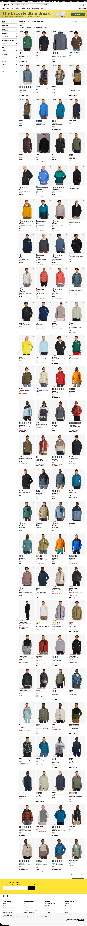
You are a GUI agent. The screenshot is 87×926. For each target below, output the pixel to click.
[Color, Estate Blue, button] (45, 187)
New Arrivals (68, 907)
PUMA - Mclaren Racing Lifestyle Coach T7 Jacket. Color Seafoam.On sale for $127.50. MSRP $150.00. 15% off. (27, 718)
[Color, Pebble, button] (74, 556)
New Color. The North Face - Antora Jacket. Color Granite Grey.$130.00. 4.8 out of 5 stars (27, 80)
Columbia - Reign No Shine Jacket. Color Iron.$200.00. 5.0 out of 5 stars (60, 215)
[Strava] (11, 896)
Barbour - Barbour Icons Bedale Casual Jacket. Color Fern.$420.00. (44, 718)
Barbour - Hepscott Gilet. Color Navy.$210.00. (27, 786)
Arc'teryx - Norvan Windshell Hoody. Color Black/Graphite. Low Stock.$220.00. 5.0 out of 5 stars (44, 684)
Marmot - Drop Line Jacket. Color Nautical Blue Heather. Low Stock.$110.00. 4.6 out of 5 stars (77, 484)
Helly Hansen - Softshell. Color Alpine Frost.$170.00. (44, 484)
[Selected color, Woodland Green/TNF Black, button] (70, 725)
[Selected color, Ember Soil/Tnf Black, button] (20, 827)
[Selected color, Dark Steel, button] (37, 255)
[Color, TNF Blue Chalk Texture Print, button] (22, 289)
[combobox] (27, 4)
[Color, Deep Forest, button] (55, 457)
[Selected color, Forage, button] (53, 691)
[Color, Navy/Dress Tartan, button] (76, 793)
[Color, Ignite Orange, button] (59, 491)
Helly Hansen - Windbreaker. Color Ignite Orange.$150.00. (60, 548)
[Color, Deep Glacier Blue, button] (24, 861)
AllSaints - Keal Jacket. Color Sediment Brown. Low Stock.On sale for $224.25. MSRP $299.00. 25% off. (60, 317)
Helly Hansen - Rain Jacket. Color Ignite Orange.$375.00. (77, 382)
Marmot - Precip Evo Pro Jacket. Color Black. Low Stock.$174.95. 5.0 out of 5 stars (77, 450)
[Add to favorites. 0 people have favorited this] (34, 31)
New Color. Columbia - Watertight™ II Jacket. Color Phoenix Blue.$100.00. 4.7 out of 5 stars (60, 114)
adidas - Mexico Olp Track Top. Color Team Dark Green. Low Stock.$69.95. (77, 349)
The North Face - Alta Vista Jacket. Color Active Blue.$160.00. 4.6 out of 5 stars (44, 181)
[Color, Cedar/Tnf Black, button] (24, 87)
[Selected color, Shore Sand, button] (20, 861)
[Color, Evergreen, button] (55, 861)
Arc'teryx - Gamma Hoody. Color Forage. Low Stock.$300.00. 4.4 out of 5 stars (60, 684)
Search (46, 4)
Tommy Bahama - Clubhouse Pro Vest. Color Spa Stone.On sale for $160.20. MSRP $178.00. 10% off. (44, 820)
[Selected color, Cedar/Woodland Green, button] (37, 556)
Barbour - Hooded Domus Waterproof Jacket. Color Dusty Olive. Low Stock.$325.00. (77, 786)
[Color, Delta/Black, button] (31, 221)
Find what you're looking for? (78, 877)
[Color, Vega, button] (39, 623)
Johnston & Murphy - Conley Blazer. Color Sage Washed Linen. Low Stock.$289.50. (77, 855)
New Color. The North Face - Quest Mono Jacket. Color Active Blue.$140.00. (44, 114)
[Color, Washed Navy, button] (57, 491)
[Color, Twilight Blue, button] (57, 827)
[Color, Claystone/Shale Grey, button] (64, 389)
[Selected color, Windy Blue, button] (20, 423)
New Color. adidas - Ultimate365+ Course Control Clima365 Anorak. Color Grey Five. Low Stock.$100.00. (60, 46)
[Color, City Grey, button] (41, 221)
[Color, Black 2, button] (72, 324)
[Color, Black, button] (20, 53)
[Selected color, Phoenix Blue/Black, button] (37, 221)
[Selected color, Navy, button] (37, 589)
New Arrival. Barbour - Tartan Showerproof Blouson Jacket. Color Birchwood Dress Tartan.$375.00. (60, 80)
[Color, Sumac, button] (57, 389)
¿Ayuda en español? (28, 907)
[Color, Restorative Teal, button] (39, 187)
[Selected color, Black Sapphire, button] (70, 759)
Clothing (28, 27)
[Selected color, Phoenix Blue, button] (53, 121)
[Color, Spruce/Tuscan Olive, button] (39, 861)
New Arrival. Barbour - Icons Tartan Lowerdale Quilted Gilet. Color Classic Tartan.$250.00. (44, 80)
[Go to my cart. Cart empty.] (84, 4)
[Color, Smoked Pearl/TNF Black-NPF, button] (31, 87)
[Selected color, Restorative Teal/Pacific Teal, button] (53, 187)
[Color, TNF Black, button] (41, 556)
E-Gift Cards (47, 912)
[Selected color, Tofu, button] (37, 623)
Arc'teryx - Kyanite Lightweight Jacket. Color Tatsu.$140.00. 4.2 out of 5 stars (27, 450)
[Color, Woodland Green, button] (59, 187)
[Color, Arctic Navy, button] (62, 389)
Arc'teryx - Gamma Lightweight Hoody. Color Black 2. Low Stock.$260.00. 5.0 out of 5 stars (60, 349)
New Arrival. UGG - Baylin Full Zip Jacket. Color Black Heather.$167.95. (60, 147)
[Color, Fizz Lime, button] (55, 623)
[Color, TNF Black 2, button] (76, 423)
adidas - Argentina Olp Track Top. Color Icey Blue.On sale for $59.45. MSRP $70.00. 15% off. (44, 349)
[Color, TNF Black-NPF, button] (29, 87)
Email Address (7, 888)
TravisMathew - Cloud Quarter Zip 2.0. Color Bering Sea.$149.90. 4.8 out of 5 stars (60, 249)
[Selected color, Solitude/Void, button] (53, 759)
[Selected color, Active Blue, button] (37, 121)
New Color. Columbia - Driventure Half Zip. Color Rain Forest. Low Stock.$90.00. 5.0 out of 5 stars (27, 46)
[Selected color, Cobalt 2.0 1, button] (70, 556)
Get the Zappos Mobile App (9, 907)
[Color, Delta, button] (29, 221)
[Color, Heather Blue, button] (59, 255)
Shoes (66, 912)
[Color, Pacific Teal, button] (41, 121)
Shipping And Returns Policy (30, 910)
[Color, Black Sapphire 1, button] (55, 289)
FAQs (25, 903)
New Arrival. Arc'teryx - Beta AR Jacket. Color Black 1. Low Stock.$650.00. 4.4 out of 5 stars (44, 147)
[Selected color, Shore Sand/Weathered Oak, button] (37, 861)
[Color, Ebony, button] (24, 423)
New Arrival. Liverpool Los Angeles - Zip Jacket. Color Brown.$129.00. (77, 46)
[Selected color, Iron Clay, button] (70, 423)
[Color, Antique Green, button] (29, 861)
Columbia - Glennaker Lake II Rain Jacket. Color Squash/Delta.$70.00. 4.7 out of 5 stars (27, 215)
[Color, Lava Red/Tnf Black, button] (74, 725)
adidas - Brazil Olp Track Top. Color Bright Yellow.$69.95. (27, 349)
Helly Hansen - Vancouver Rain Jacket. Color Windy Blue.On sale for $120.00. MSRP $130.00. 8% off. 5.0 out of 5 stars (27, 416)
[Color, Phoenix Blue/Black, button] (24, 221)
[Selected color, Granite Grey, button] (20, 87)
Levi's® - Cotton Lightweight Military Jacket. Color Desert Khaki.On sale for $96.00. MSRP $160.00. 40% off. (44, 382)
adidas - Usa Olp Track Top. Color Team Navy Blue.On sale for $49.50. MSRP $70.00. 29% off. (44, 317)
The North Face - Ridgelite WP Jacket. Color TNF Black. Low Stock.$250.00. (27, 684)
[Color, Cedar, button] (41, 187)
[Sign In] (80, 4)
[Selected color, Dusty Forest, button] (70, 155)
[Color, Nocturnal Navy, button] (72, 155)
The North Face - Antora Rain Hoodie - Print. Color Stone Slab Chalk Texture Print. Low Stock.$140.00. (27, 283)
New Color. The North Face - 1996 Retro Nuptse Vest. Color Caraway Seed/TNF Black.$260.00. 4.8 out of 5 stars (77, 80)
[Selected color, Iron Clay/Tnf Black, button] (37, 657)
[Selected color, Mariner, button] (20, 255)
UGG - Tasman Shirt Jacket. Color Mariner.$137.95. (27, 249)
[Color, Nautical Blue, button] (39, 255)
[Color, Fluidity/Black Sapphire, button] (62, 289)
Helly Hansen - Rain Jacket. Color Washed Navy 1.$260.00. (60, 484)
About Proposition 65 (29, 912)
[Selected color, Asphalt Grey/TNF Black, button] (70, 589)
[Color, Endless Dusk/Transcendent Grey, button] (55, 187)
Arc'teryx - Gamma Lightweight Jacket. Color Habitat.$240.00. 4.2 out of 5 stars (77, 317)
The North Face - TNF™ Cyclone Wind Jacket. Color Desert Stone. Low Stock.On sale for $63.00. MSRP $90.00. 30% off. (60, 582)
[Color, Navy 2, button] (29, 423)
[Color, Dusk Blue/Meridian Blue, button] (57, 657)
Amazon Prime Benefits (8, 910)
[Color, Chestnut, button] (22, 187)
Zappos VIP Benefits (7, 912)
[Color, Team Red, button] (41, 255)
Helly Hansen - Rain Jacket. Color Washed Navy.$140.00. (77, 516)
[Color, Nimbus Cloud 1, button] (26, 423)
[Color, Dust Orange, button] (62, 187)
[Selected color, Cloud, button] (53, 423)
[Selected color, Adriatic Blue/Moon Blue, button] (70, 691)
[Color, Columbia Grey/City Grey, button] (45, 221)
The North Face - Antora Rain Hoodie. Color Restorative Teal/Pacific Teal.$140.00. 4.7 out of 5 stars (60, 181)
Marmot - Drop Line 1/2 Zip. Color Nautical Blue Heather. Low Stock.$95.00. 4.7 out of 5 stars (44, 752)
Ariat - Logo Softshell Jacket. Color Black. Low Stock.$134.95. (77, 181)
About (4, 903)
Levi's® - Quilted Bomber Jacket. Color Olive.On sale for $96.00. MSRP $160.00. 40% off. (27, 382)
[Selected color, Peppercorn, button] (20, 589)
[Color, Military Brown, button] (39, 725)
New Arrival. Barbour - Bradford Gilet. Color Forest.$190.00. (27, 114)
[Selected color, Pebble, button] (37, 524)
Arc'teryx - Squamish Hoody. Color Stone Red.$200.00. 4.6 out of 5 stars (44, 283)
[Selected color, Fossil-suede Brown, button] (53, 457)
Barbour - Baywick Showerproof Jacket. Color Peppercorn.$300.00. (27, 582)
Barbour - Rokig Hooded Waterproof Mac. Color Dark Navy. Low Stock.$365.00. (60, 786)
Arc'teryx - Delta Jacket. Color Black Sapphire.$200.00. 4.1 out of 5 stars (77, 752)
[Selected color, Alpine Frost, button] (37, 491)
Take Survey (47, 910)
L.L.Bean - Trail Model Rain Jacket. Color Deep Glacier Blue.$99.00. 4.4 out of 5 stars (60, 855)
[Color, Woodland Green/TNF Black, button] (41, 657)
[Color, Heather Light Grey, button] (55, 255)
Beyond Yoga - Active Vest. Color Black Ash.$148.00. (77, 820)
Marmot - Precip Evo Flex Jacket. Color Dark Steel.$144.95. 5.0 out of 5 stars (44, 249)
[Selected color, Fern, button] (37, 725)
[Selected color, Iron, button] (53, 221)
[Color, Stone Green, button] (22, 221)
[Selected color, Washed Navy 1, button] (53, 491)
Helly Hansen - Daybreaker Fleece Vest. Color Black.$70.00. (27, 484)
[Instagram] (3, 896)
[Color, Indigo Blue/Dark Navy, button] (57, 457)
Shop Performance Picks (53, 1)
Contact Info (27, 905)
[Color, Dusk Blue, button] (74, 423)
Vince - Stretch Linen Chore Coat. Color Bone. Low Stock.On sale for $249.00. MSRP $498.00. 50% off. (60, 718)
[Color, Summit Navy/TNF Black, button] (26, 87)
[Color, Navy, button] (22, 589)
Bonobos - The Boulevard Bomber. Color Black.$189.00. (27, 317)
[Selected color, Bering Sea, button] (53, 255)
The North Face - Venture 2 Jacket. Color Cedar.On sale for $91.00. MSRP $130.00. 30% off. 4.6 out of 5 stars (77, 616)
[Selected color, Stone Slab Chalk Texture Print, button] (20, 289)
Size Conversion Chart (50, 903)
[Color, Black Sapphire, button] (39, 289)
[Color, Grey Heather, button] (24, 187)
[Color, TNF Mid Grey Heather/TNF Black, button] (72, 725)
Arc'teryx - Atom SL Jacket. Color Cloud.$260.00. (60, 416)
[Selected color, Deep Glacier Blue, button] (53, 861)
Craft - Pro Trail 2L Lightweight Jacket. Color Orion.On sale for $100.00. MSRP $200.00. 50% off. (77, 283)
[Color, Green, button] (31, 423)
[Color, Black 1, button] (43, 289)
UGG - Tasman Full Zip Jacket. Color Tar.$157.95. (27, 181)
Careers (5, 905)
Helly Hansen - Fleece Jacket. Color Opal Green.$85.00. (27, 548)
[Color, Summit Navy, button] (39, 121)
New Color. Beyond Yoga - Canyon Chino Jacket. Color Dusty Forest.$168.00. (77, 147)
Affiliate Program (48, 905)
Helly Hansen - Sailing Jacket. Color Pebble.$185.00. (44, 516)
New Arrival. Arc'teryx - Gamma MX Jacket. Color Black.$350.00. (44, 46)
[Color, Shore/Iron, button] (41, 861)
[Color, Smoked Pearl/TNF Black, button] (24, 827)
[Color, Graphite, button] (62, 861)
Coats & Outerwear (37, 27)
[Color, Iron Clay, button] (43, 187)
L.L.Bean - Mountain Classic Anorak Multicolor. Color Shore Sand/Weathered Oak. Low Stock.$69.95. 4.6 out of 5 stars (44, 855)
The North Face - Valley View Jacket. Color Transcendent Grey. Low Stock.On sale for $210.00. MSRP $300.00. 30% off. (60, 616)
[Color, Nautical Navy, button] (22, 861)
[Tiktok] (7, 896)
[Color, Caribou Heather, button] (26, 187)
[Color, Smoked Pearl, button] (80, 423)
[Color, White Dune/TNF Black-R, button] (22, 827)
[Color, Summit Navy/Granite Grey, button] (72, 589)
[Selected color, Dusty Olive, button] (70, 793)
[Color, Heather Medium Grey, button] (57, 255)
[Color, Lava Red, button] (59, 623)
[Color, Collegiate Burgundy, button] (57, 53)
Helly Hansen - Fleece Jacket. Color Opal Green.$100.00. (27, 516)
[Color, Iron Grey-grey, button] (59, 457)
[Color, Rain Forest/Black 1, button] (26, 221)
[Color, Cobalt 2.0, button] (74, 389)
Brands (67, 903)
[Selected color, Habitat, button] (70, 324)
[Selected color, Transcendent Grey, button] (53, 623)
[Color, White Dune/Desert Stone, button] (39, 556)
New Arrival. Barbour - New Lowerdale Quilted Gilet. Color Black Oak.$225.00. (27, 147)
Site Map (47, 907)
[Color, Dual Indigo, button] (55, 53)
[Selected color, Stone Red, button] (37, 289)
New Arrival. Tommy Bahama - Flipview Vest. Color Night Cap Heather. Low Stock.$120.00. (77, 114)
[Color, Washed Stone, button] (39, 589)
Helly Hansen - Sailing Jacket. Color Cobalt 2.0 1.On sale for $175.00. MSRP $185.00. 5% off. (77, 548)
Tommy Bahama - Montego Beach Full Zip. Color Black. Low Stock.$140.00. (77, 215)
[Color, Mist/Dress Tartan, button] (72, 793)
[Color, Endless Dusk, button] (47, 187)
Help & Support (82, 8)
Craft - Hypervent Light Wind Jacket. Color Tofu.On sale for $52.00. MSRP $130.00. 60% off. (44, 616)
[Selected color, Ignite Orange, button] (70, 389)
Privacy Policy (45, 916)
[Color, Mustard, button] (24, 524)
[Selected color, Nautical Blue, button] (53, 827)
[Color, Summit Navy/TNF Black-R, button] (29, 827)
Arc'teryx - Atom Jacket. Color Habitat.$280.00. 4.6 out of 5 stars (44, 786)
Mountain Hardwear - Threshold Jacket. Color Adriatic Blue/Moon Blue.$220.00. (77, 684)
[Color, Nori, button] (59, 389)
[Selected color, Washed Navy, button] (53, 524)
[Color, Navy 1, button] (22, 423)
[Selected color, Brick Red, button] (53, 389)
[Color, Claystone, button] (55, 827)
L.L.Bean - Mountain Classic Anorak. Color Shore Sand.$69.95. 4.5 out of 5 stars (27, 855)
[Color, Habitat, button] (41, 289)
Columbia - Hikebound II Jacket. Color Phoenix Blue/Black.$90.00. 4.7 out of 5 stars (44, 215)
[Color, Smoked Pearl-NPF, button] (64, 187)
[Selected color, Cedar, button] (70, 623)
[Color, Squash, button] (55, 121)
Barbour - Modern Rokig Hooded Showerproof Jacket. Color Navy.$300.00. (44, 582)
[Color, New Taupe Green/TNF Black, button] (22, 87)
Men (45, 27)
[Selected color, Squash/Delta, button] (20, 221)
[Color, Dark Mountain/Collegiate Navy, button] (39, 221)
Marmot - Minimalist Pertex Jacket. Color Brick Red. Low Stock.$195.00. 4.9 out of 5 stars (60, 382)
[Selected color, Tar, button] (20, 187)
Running (67, 910)
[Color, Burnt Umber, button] (78, 423)
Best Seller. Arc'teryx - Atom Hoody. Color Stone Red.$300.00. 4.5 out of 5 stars (60, 283)
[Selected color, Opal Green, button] (20, 524)
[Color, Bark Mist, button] (31, 827)
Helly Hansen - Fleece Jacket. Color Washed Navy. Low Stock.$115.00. (60, 516)
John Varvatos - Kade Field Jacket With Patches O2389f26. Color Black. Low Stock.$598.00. (77, 249)
